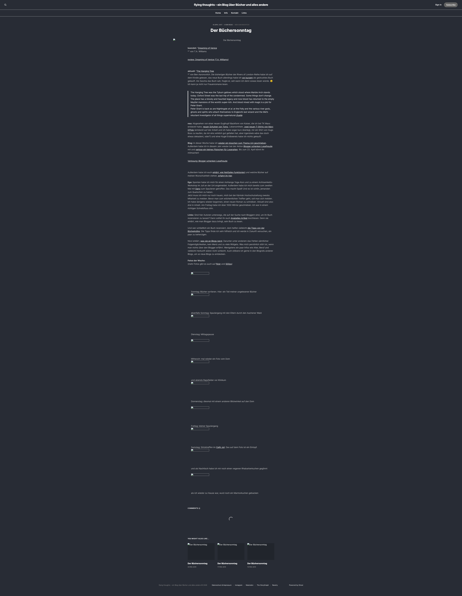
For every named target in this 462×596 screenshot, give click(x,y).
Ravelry (275, 585)
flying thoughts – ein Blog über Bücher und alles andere (231, 4)
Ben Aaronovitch (242, 25)
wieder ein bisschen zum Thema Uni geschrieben (242, 143)
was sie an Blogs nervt (211, 241)
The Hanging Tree (205, 71)
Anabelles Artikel (239, 218)
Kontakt (234, 13)
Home (218, 13)
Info (226, 13)
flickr (218, 264)
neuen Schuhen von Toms (215, 127)
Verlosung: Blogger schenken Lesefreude (207, 161)
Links (244, 13)
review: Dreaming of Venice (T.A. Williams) (208, 59)
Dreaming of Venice (207, 48)
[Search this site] (5, 5)
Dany (197, 189)
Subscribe (451, 5)
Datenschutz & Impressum (221, 585)
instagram (238, 585)
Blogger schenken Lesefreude (258, 146)
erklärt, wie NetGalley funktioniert (229, 172)
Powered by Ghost (296, 585)
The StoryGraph (263, 585)
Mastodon (249, 585)
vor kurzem (247, 78)
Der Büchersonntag (197, 563)
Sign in (438, 4)
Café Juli (220, 447)
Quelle (239, 115)
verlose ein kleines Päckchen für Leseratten (217, 149)
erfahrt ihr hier (225, 176)
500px (229, 264)
